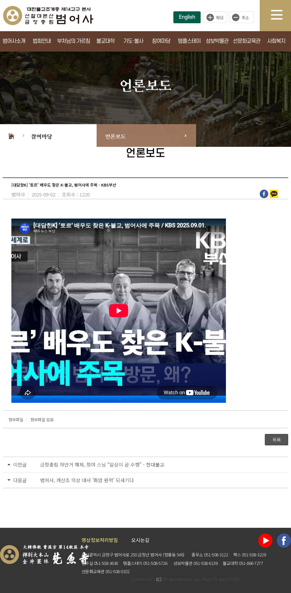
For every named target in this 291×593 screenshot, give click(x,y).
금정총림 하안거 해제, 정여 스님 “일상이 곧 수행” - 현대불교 (102, 464)
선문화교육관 (246, 41)
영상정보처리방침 (100, 539)
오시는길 (140, 539)
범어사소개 (14, 41)
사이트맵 (281, 15)
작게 (243, 17)
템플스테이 (189, 41)
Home (11, 135)
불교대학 (105, 41)
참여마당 (161, 41)
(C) (159, 579)
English (187, 17)
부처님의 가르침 (73, 41)
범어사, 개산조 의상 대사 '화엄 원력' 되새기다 (87, 480)
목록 (276, 439)
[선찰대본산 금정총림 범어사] (48, 14)
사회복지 (276, 41)
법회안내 (42, 41)
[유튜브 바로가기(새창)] (265, 539)
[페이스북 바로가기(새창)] (284, 539)
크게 (215, 17)
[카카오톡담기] (275, 194)
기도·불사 (133, 41)
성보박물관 (217, 41)
